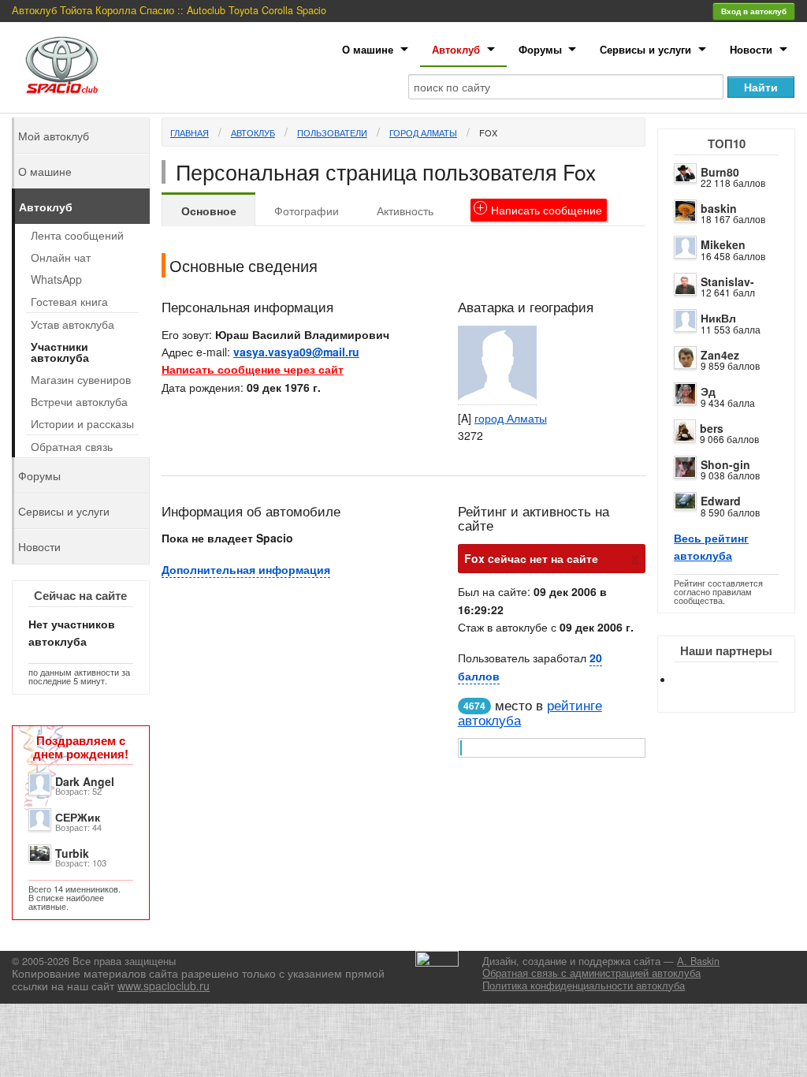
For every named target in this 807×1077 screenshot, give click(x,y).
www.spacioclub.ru (163, 985)
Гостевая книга (69, 301)
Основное (208, 210)
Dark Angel (84, 781)
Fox (488, 132)
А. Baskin (698, 961)
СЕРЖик (77, 817)
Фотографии (306, 210)
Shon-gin (725, 464)
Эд (708, 391)
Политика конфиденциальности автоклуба (583, 985)
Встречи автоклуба (79, 401)
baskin (719, 208)
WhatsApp (56, 279)
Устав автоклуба (72, 324)
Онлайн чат (61, 257)
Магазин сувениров (81, 379)
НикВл (718, 318)
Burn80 (720, 172)
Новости (751, 49)
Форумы (540, 49)
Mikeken (723, 244)
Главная (189, 132)
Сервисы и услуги (645, 49)
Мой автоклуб (53, 135)
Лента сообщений (77, 235)
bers (711, 428)
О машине (367, 49)
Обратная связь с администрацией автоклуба (591, 973)
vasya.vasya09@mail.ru (296, 352)
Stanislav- (727, 281)
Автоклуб (456, 49)
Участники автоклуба (60, 351)
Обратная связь (72, 446)
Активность (405, 210)
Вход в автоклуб (754, 11)
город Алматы (423, 132)
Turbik (72, 853)
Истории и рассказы (82, 423)
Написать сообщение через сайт (253, 369)
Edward (721, 501)
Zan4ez (720, 355)
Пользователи (332, 132)
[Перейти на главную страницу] (62, 65)
